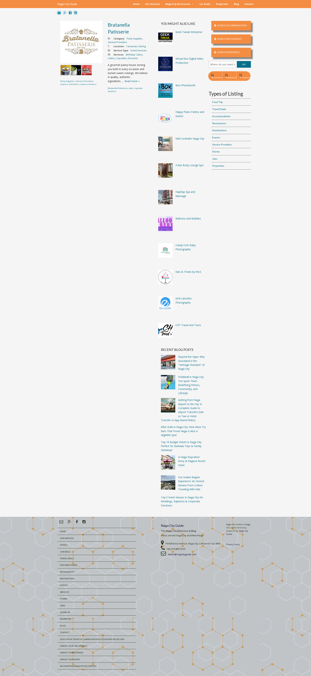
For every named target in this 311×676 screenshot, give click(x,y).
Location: (119, 46)
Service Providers (84, 81)
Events (216, 137)
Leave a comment (69, 84)
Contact (249, 4)
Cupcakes (121, 58)
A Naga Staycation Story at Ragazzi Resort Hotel (192, 461)
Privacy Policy (233, 544)
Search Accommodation (231, 25)
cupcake (138, 88)
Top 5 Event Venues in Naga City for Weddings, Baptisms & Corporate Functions (182, 501)
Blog (236, 4)
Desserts (133, 58)
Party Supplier (67, 81)
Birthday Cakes (134, 54)
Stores (216, 151)
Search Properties (228, 52)
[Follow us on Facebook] (70, 13)
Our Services (152, 4)
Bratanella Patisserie (117, 88)
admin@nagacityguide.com (182, 554)
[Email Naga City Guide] (59, 13)
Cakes (111, 58)
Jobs (214, 158)
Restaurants (231, 77)
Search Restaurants (229, 39)
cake (131, 88)
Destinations (219, 130)
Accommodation (217, 77)
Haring (142, 46)
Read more (132, 81)
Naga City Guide (67, 4)
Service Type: (121, 50)
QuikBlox (65, 612)
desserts (112, 91)
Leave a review (87, 84)
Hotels (63, 545)
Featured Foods (68, 565)
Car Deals (204, 4)
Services (64, 592)
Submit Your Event (70, 659)
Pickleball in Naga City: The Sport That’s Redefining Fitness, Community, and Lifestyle (191, 385)
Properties (222, 4)
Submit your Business (71, 652)
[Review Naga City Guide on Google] (65, 13)
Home (136, 4)
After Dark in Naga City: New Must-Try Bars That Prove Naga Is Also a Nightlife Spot (183, 431)
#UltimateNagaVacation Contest (78, 666)
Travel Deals (219, 109)
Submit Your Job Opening (73, 646)
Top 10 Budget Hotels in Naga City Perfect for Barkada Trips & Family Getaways (181, 446)
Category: (119, 38)
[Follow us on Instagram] (75, 13)
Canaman (131, 46)
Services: (119, 54)
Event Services (139, 50)
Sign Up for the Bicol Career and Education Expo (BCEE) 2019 (92, 639)
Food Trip (217, 102)
